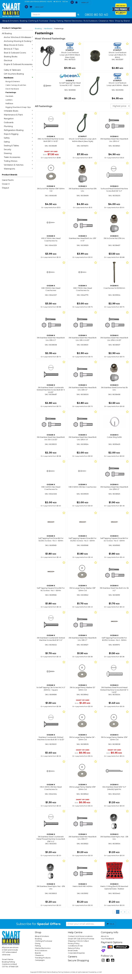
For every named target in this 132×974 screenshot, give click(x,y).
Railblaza (9, 103)
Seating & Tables (11, 145)
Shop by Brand (122, 21)
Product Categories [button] (11, 28)
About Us (105, 936)
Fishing (38, 946)
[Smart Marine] (11, 10)
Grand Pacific (8, 180)
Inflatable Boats (11, 111)
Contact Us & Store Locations (80, 936)
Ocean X (6, 184)
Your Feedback (107, 939)
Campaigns (39, 960)
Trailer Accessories (12, 157)
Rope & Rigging (11, 134)
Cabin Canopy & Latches (16, 85)
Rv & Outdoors (41, 950)
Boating (38, 28)
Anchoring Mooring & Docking (17, 41)
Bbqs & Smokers (10, 21)
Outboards (8, 122)
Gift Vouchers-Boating (14, 74)
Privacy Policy (73, 943)
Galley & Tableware (12, 70)
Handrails (9, 96)
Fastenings (11, 92)
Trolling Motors (10, 161)
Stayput (5, 188)
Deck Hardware (12, 89)
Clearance (103, 21)
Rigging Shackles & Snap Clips (18, 107)
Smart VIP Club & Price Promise (81, 939)
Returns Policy (74, 948)
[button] (57, 2)
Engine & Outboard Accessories (18, 64)
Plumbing (8, 126)
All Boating (7, 33)
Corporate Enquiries (76, 953)
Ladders (9, 100)
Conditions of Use (75, 946)
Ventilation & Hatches (13, 165)
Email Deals (73, 950)
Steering (8, 153)
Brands (38, 953)
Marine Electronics (42, 948)
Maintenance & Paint (13, 115)
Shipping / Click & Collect (78, 941)
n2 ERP (99, 972)
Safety (7, 138)
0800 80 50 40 (96, 14)
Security (7, 149)
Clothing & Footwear (43, 941)
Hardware (8, 78)
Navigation (9, 118)
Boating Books (10, 56)
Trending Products (42, 958)
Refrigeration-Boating (13, 130)
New (111, 21)
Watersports (9, 169)
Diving (37, 943)
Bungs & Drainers (13, 81)
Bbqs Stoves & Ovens (13, 45)
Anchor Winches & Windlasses (17, 37)
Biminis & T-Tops (11, 49)
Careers (72, 956)
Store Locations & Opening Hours (38, 1)
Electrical (8, 60)
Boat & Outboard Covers (15, 53)
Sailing (7, 142)
